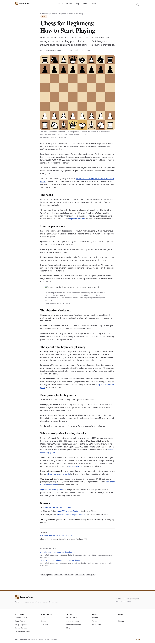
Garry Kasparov (21, 624)
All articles (45, 624)
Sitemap (121, 621)
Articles (69, 3)
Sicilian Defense (21, 628)
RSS (119, 618)
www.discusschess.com (23, 640)
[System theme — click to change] (138, 4)
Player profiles (71, 618)
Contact (94, 3)
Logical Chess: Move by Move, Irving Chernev (57, 552)
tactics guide (73, 466)
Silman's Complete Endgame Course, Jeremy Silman (60, 560)
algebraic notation (77, 218)
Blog (48, 14)
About (85, 3)
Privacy (95, 618)
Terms (94, 621)
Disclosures (96, 624)
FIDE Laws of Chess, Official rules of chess (56, 536)
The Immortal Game (22, 631)
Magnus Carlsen (21, 618)
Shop (77, 3)
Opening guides (72, 621)
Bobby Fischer (20, 621)
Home (60, 3)
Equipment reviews (73, 624)
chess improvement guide (58, 474)
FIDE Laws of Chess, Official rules (57, 507)
